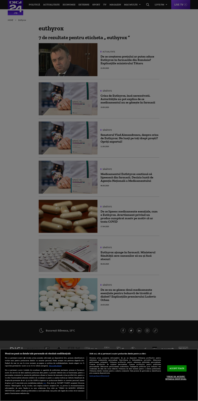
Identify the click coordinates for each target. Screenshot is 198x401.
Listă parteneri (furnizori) (99, 376)
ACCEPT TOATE (177, 368)
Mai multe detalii (55, 366)
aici (44, 383)
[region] (99, 375)
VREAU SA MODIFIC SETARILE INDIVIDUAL (175, 378)
